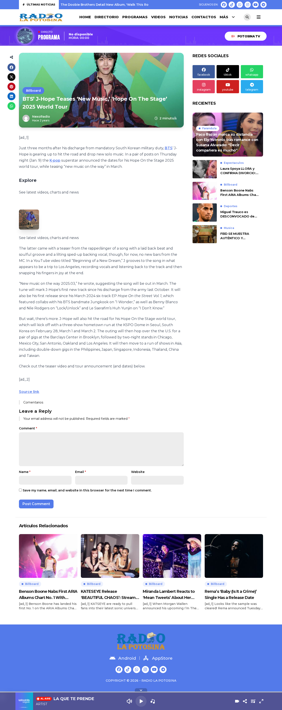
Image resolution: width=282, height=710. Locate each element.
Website (138, 472)
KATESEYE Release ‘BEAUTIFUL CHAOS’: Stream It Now (110, 595)
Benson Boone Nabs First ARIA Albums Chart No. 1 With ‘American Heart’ (239, 192)
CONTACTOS (203, 17)
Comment (28, 428)
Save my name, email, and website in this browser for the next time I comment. (87, 490)
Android (127, 658)
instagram (204, 89)
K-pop (55, 160)
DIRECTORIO (107, 17)
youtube (227, 89)
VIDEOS (158, 17)
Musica (229, 228)
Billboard (33, 91)
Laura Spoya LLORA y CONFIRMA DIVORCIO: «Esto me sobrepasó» (238, 171)
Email (80, 472)
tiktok (228, 74)
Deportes (230, 206)
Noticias (178, 17)
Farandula (209, 128)
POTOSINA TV (248, 36)
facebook (204, 74)
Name (24, 472)
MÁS (224, 17)
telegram (252, 89)
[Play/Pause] (141, 701)
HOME (85, 17)
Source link (29, 392)
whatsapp (251, 74)
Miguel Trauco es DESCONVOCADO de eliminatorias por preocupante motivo (237, 214)
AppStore (162, 658)
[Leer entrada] (228, 135)
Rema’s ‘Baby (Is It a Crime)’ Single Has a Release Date (231, 594)
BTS (169, 148)
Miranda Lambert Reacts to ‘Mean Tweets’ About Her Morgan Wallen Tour (169, 595)
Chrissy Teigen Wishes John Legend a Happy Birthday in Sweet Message (120, 5)
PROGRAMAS (135, 17)
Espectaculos (234, 162)
